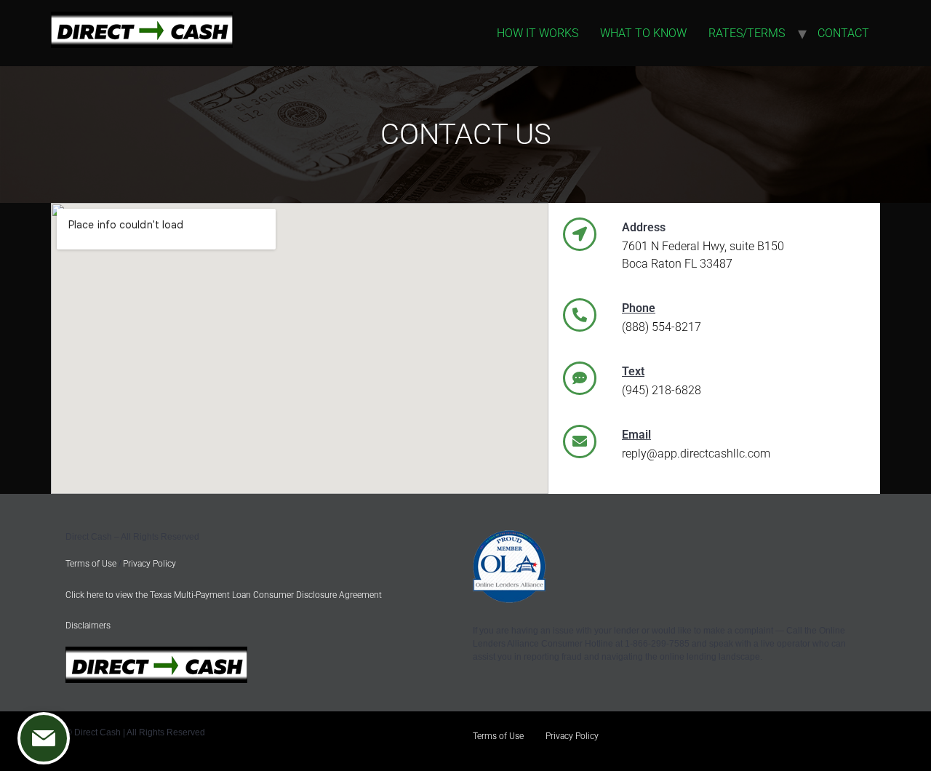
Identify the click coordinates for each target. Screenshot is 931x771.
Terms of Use (90, 564)
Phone (638, 308)
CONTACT (843, 33)
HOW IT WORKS (537, 33)
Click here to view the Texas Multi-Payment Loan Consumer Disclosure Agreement (223, 595)
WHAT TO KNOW (643, 33)
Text (633, 371)
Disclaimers (88, 625)
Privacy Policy (149, 564)
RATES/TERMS (746, 33)
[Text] (579, 378)
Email (636, 435)
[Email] (579, 441)
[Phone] (579, 315)
